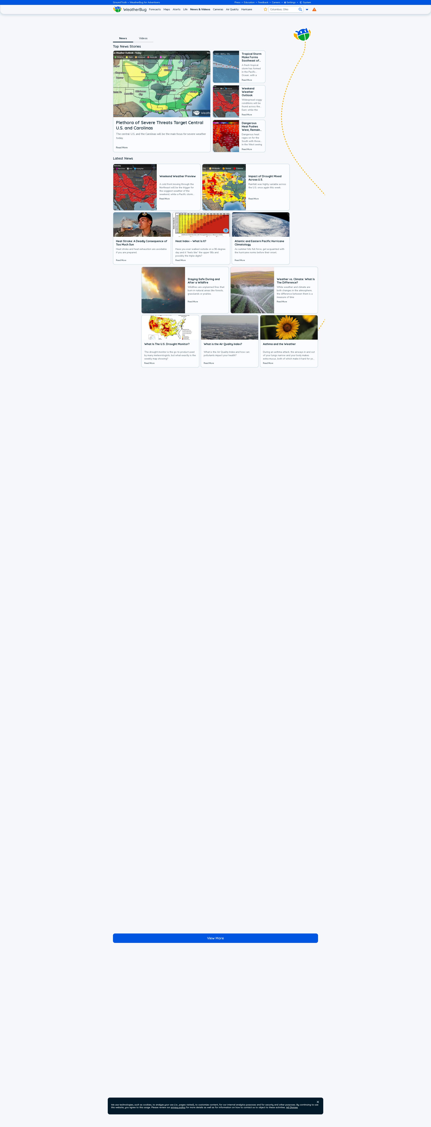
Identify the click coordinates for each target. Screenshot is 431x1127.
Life (185, 9)
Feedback (263, 2)
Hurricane (246, 9)
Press (237, 2)
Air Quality (232, 9)
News (123, 38)
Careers (276, 2)
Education (249, 2)
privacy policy (178, 1107)
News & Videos (200, 9)
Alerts (176, 9)
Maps (166, 9)
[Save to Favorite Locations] (265, 9)
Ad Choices (292, 1107)
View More (215, 938)
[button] (318, 1102)
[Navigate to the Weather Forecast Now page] (129, 9)
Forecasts (155, 9)
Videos (143, 38)
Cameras (218, 9)
